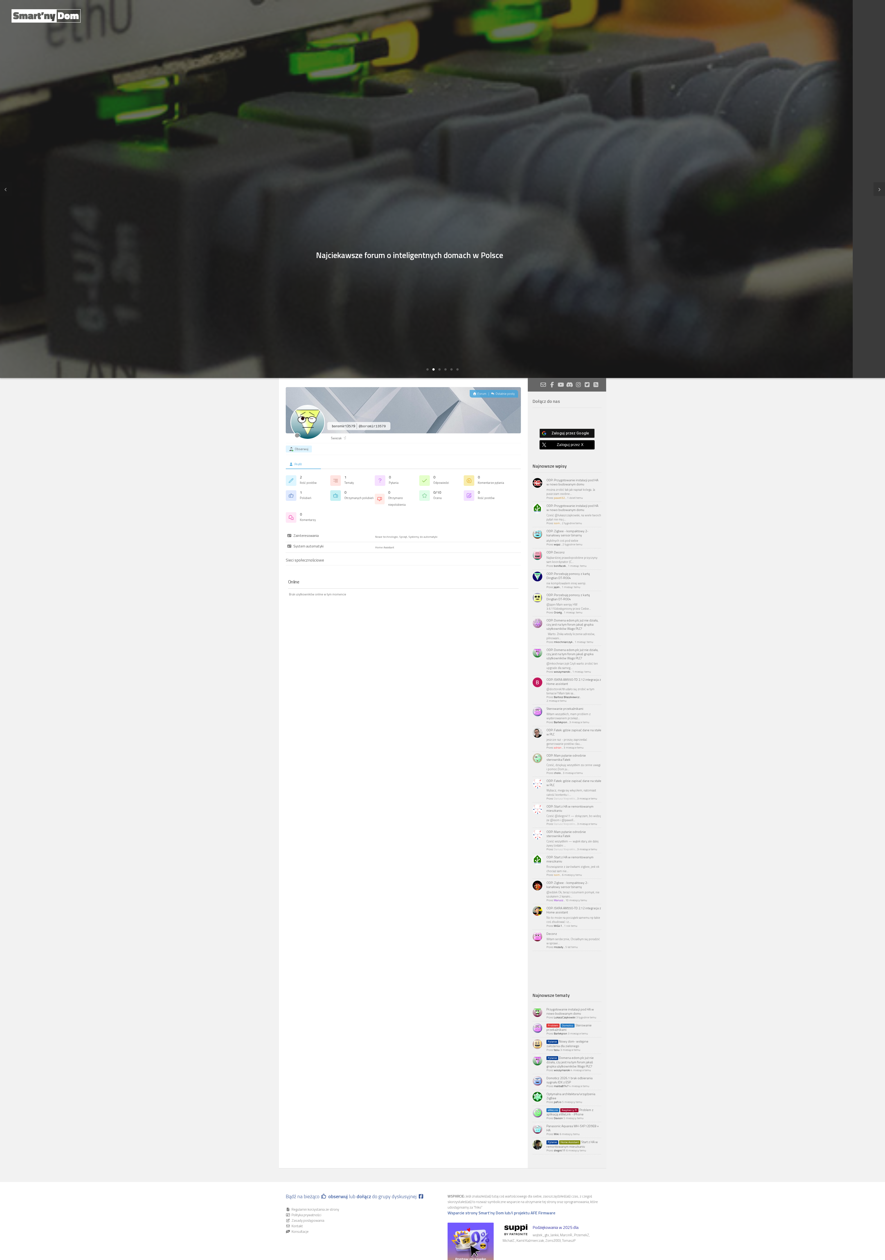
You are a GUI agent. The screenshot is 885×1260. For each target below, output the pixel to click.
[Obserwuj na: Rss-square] (595, 384)
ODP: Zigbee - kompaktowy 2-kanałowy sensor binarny (567, 533)
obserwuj (338, 1196)
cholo (557, 773)
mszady (558, 947)
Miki (556, 1134)
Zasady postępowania (308, 1220)
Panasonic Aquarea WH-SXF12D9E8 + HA (572, 1127)
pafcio (557, 1102)
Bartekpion (560, 722)
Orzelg (558, 612)
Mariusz (558, 900)
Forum (481, 393)
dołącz (364, 1196)
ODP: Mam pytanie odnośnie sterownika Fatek (566, 757)
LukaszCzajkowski (564, 1017)
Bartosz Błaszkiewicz (566, 697)
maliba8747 (561, 1086)
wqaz (557, 544)
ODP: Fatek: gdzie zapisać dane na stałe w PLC (573, 732)
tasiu (557, 1050)
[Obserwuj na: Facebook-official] (552, 384)
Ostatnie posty (505, 393)
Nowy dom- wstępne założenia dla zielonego (567, 1043)
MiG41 (558, 926)
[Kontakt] (543, 384)
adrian (557, 747)
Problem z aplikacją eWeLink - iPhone (569, 1112)
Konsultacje (300, 1231)
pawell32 (559, 498)
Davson (558, 1118)
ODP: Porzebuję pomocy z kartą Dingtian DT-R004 (568, 575)
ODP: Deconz (555, 552)
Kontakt (297, 1226)
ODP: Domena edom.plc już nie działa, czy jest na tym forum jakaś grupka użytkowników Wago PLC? (572, 624)
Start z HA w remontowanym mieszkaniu (572, 1144)
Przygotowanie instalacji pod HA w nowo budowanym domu (570, 1011)
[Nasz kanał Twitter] (587, 384)
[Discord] (569, 384)
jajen (557, 587)
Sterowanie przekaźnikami (564, 708)
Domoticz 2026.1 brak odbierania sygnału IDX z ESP (569, 1080)
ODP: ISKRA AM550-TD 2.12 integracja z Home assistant (573, 681)
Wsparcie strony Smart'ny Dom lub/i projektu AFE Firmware (501, 1213)
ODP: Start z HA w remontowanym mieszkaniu (569, 808)
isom (557, 523)
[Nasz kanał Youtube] (560, 384)
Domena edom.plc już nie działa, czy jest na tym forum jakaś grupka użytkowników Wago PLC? (570, 1062)
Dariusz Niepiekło (564, 798)
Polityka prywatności (306, 1215)
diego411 (559, 1150)
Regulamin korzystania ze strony (315, 1209)
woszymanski (562, 671)
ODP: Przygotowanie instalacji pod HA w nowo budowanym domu (572, 482)
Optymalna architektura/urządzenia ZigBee (570, 1095)
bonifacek (560, 566)
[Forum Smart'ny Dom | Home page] (46, 16)
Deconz (551, 933)
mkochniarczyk (563, 642)
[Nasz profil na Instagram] (578, 384)
